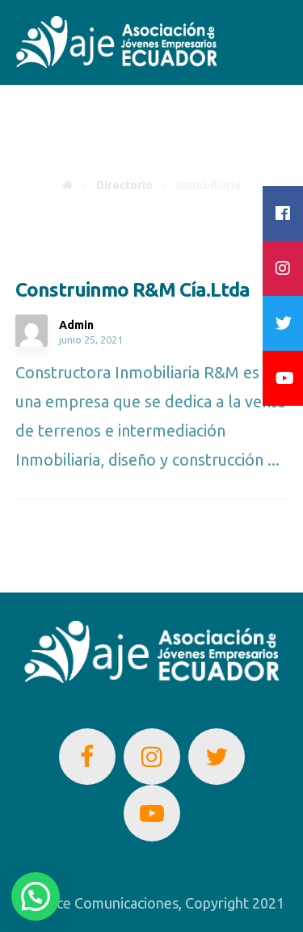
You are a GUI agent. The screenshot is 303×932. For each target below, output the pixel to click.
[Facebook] (87, 756)
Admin (76, 325)
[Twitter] (216, 756)
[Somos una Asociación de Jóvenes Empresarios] (116, 42)
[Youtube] (152, 813)
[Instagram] (152, 756)
